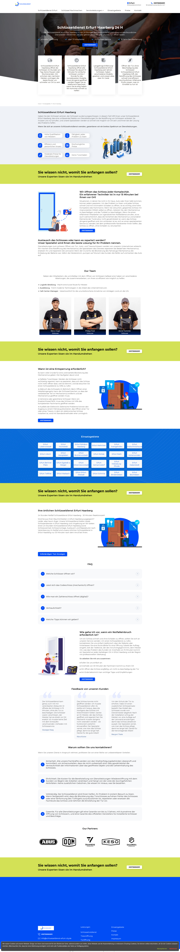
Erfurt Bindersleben (116, 473)
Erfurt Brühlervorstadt (81, 454)
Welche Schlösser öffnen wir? (60, 574)
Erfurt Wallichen (99, 445)
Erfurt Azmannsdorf (99, 464)
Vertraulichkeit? (53, 608)
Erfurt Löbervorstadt (45, 445)
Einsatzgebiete (114, 10)
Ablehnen (173, 949)
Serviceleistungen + (95, 10)
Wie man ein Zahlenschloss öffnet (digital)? (67, 596)
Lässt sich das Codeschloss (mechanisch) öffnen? (70, 585)
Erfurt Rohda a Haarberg (81, 445)
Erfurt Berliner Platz (45, 464)
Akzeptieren (162, 949)
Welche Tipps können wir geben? (62, 619)
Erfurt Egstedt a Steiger (63, 464)
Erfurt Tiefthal (45, 474)
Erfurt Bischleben (134, 473)
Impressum (116, 939)
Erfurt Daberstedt (134, 464)
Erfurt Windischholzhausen (134, 445)
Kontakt (137, 10)
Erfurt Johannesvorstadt (81, 464)
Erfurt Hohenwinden (135, 454)
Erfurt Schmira (99, 474)
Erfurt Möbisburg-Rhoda (117, 464)
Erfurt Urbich (45, 454)
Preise (127, 10)
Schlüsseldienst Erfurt (47, 10)
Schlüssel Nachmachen (71, 10)
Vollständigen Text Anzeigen (52, 554)
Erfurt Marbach (63, 474)
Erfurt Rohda (99, 454)
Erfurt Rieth (117, 454)
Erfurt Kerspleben (63, 454)
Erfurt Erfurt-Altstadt (81, 473)
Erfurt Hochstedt (63, 445)
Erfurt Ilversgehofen (116, 445)
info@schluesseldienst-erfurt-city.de (56, 938)
